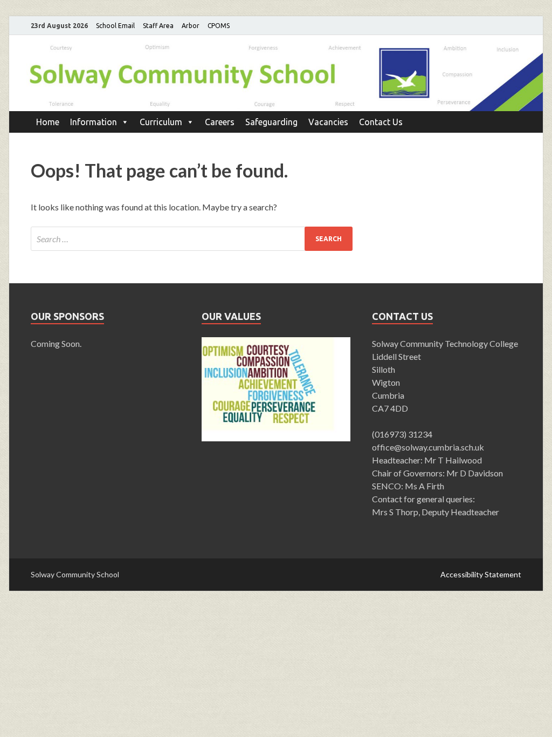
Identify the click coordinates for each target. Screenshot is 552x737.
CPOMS (219, 25)
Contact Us (381, 122)
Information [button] (93, 122)
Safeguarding (271, 122)
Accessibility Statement (480, 574)
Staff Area (158, 25)
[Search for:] (192, 239)
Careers (219, 122)
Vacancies (328, 122)
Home (47, 122)
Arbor (190, 25)
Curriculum (161, 122)
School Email (115, 25)
